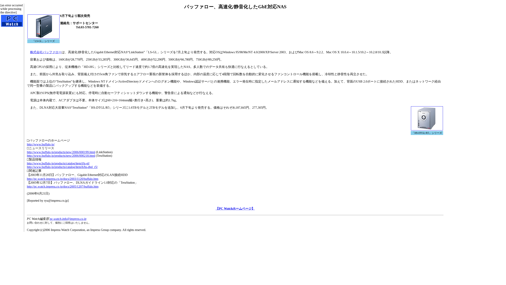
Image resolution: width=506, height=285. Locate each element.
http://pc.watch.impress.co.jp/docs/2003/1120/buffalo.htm (62, 178)
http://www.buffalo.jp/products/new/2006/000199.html (61, 152)
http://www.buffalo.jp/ (41, 144)
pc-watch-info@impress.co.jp (68, 218)
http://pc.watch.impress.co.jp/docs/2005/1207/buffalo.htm (62, 186)
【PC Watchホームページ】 (235, 208)
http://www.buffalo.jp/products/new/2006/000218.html (61, 155)
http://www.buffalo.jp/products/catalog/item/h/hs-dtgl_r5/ (62, 167)
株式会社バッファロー (46, 52)
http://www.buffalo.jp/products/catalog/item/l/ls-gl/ (58, 163)
